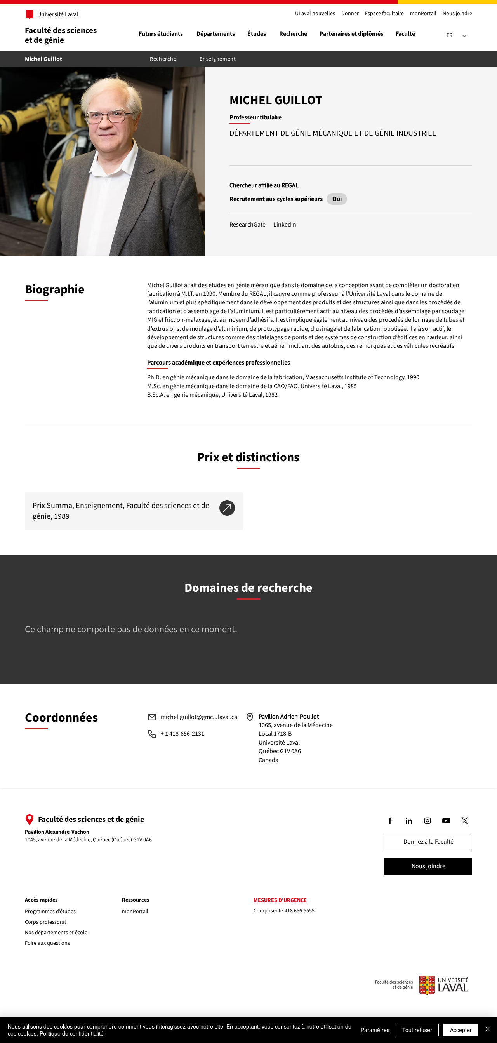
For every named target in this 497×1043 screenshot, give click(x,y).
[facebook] (391, 820)
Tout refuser (417, 1030)
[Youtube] (447, 820)
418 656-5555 (300, 911)
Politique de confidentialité (72, 1033)
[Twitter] (465, 820)
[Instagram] (428, 820)
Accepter (461, 1030)
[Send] (337, 199)
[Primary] (53, 15)
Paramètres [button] (375, 1030)
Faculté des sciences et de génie (61, 35)
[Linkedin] (409, 820)
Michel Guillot (43, 59)
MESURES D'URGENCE (280, 900)
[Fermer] (487, 1030)
